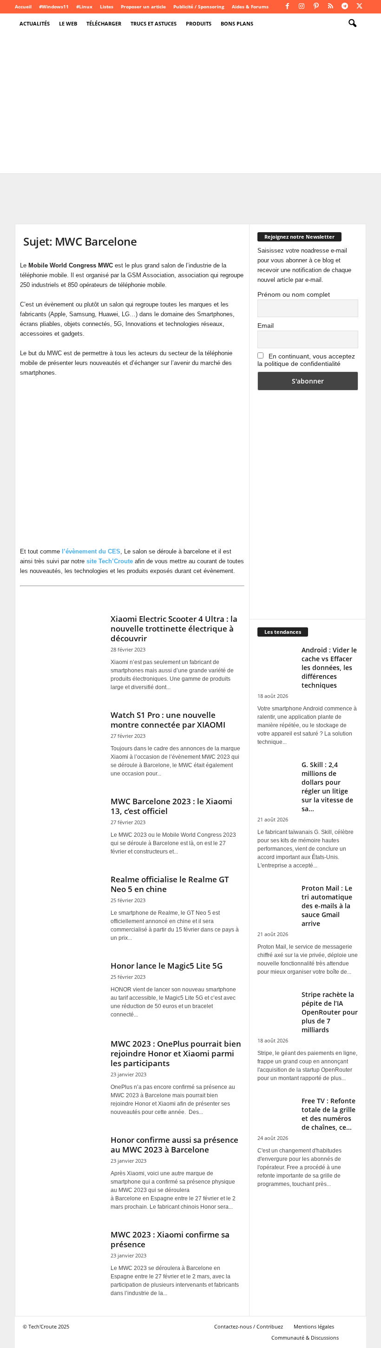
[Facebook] (287, 6)
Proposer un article (143, 6)
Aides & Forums (250, 6)
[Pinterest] (316, 6)
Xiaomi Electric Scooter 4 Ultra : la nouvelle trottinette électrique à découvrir (174, 628)
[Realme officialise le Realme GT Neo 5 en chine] (62, 903)
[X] (359, 6)
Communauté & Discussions (305, 1337)
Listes (106, 6)
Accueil (23, 6)
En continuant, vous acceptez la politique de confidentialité (306, 359)
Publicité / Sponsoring (198, 6)
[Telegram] (344, 6)
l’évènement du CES (91, 551)
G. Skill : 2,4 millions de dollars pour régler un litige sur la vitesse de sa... (327, 786)
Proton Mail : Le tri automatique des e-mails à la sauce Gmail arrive (327, 906)
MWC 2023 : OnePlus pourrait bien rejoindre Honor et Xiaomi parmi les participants (176, 1053)
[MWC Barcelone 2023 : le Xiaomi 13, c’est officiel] (62, 825)
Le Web (68, 23)
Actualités (35, 23)
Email (265, 325)
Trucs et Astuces (154, 23)
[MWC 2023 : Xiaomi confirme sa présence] (62, 1259)
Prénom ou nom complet (293, 294)
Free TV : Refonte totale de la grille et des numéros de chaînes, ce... (328, 1114)
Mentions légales (314, 1326)
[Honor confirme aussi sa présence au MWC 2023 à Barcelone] (62, 1164)
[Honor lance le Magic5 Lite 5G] (62, 990)
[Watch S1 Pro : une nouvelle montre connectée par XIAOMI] (62, 739)
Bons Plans (237, 23)
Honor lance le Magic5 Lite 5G (167, 965)
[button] (352, 23)
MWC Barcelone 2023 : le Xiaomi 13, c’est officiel (171, 806)
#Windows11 (54, 6)
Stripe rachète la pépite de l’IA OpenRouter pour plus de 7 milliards (330, 1012)
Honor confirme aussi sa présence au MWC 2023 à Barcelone (174, 1144)
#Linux (84, 6)
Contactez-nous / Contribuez (248, 1326)
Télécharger (103, 23)
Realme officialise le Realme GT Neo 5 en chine (170, 884)
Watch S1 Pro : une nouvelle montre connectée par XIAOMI (168, 720)
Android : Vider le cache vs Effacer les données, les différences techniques (329, 667)
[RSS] (330, 6)
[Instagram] (301, 6)
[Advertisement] (190, 104)
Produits (198, 23)
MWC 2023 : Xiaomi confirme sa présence (170, 1239)
